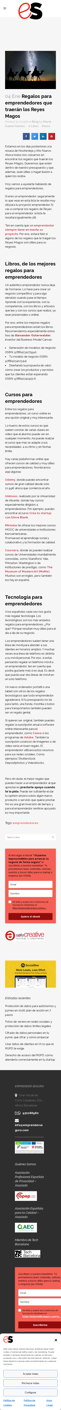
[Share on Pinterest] (51, 138)
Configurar (30, 1392)
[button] (56, 1340)
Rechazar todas (30, 1383)
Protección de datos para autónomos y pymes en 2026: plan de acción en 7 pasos (30, 1010)
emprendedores (25, 823)
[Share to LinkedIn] (43, 138)
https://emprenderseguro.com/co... (29, 908)
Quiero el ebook (30, 916)
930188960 (31, 1113)
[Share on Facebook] (26, 138)
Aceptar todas (30, 1373)
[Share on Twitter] (34, 138)
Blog (35, 121)
